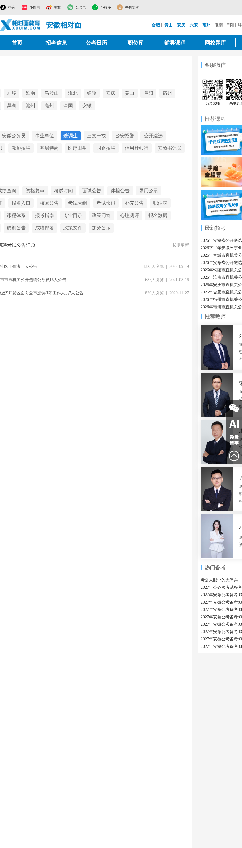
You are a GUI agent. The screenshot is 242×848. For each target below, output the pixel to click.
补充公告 (134, 203)
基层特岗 (49, 148)
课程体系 (16, 215)
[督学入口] (234, 440)
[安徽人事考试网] (20, 25)
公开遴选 (153, 135)
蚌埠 (11, 93)
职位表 (160, 203)
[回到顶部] (234, 456)
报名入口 (21, 203)
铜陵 (92, 93)
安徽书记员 (170, 148)
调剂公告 (16, 227)
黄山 (129, 93)
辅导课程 (175, 43)
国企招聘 (106, 148)
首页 (17, 43)
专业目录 (72, 215)
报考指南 (44, 215)
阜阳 (230, 25)
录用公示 (148, 190)
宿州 (167, 93)
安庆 (110, 93)
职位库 (136, 43)
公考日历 (96, 43)
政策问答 (101, 215)
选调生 (70, 135)
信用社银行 (136, 148)
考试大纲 (77, 203)
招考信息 (56, 43)
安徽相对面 (63, 25)
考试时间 (63, 190)
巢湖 (11, 105)
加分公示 (101, 227)
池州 (30, 105)
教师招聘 (21, 148)
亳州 (49, 105)
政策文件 (72, 227)
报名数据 (157, 215)
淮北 (73, 93)
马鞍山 (52, 93)
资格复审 (35, 190)
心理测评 (129, 215)
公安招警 (124, 135)
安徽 (87, 105)
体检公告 (120, 190)
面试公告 (91, 190)
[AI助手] (234, 424)
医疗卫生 (77, 148)
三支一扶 (96, 135)
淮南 (219, 25)
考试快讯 (106, 203)
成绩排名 (44, 227)
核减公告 (49, 203)
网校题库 (215, 43)
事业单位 (44, 135)
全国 (68, 105)
